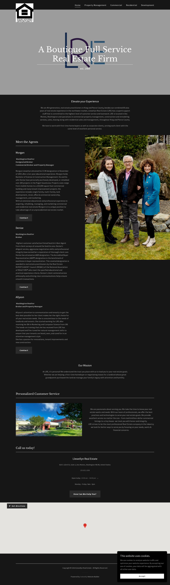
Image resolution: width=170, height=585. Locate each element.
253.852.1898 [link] (85, 470)
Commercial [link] (116, 5)
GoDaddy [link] (83, 577)
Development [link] (147, 5)
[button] (97, 478)
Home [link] (78, 5)
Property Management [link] (95, 5)
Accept (142, 576)
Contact (24, 218)
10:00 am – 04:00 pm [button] (88, 478)
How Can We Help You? (85, 494)
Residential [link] (131, 5)
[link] (24, 4)
